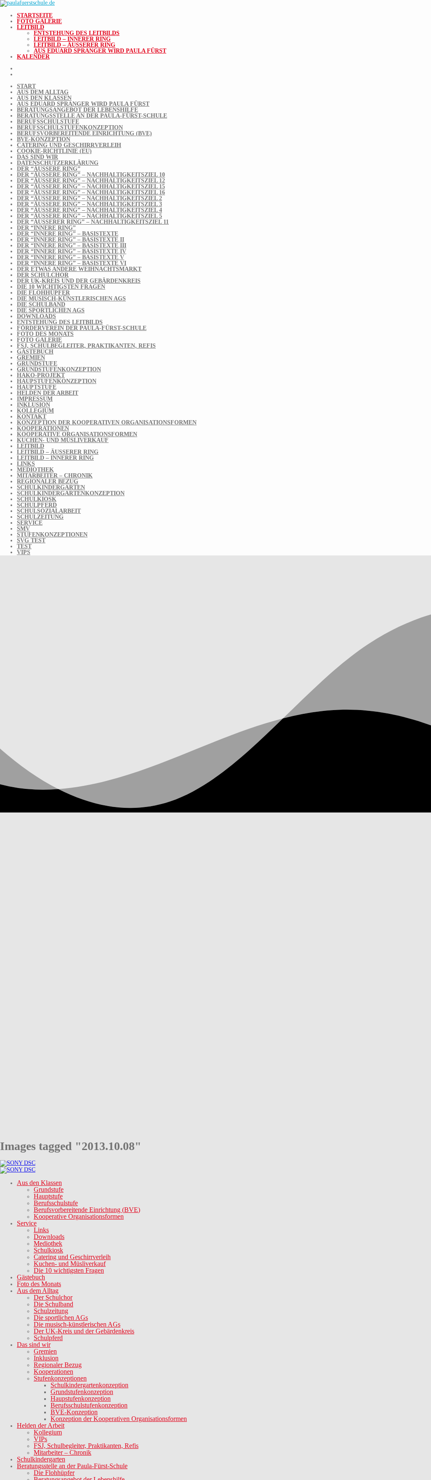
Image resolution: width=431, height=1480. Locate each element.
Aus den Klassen (44, 98)
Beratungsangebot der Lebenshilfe (77, 110)
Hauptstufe (36, 387)
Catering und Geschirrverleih (69, 145)
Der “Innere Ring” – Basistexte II (70, 239)
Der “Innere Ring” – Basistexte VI (71, 263)
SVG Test (31, 540)
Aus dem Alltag (43, 92)
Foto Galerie (39, 21)
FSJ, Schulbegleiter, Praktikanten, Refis (86, 346)
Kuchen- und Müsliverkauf (63, 440)
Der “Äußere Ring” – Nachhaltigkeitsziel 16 (91, 192)
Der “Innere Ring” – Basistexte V (70, 257)
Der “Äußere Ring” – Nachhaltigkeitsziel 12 (91, 180)
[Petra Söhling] (17, 1169)
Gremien (31, 357)
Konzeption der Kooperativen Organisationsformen (107, 422)
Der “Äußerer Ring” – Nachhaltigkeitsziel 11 (93, 222)
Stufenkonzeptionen (52, 534)
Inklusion (33, 405)
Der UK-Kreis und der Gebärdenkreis (79, 281)
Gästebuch (35, 352)
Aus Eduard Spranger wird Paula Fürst (100, 51)
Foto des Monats (45, 334)
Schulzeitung (40, 517)
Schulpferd (37, 505)
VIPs (23, 552)
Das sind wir (37, 157)
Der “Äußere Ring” (48, 169)
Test (24, 546)
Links (26, 464)
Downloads (36, 316)
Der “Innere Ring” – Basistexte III (71, 245)
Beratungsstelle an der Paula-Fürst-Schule (92, 116)
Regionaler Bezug (47, 481)
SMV (23, 529)
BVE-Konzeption (43, 139)
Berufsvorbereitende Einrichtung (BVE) (84, 133)
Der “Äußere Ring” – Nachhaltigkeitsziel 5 (89, 216)
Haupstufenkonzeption (56, 381)
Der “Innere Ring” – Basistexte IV (71, 251)
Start (26, 86)
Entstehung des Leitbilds (77, 33)
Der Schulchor (43, 275)
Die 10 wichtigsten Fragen (61, 287)
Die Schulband (41, 304)
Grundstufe (37, 363)
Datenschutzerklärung (57, 163)
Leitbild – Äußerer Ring (74, 45)
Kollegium (35, 411)
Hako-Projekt (41, 375)
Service (30, 523)
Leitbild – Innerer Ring (72, 39)
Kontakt (31, 416)
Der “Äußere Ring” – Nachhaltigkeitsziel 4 (89, 210)
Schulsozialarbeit (49, 511)
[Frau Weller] (17, 1163)
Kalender (33, 57)
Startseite (35, 15)
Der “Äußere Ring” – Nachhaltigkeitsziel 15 (91, 186)
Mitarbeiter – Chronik (55, 475)
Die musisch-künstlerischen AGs (71, 298)
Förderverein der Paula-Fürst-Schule (81, 328)
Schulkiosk (36, 499)
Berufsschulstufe (48, 121)
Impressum (35, 399)
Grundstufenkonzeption (59, 369)
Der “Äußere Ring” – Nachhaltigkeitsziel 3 (89, 204)
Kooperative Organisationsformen (77, 434)
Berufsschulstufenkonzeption (70, 127)
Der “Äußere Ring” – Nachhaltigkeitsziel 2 (89, 198)
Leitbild (30, 27)
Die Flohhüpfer (43, 293)
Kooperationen (43, 428)
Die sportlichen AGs (51, 310)
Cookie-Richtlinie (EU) (54, 151)
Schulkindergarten (51, 487)
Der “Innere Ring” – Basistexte (67, 234)
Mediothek (35, 470)
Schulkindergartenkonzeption (71, 493)
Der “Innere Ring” (46, 228)
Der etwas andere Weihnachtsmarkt (79, 269)
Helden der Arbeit (47, 393)
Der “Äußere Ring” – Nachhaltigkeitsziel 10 (91, 175)
